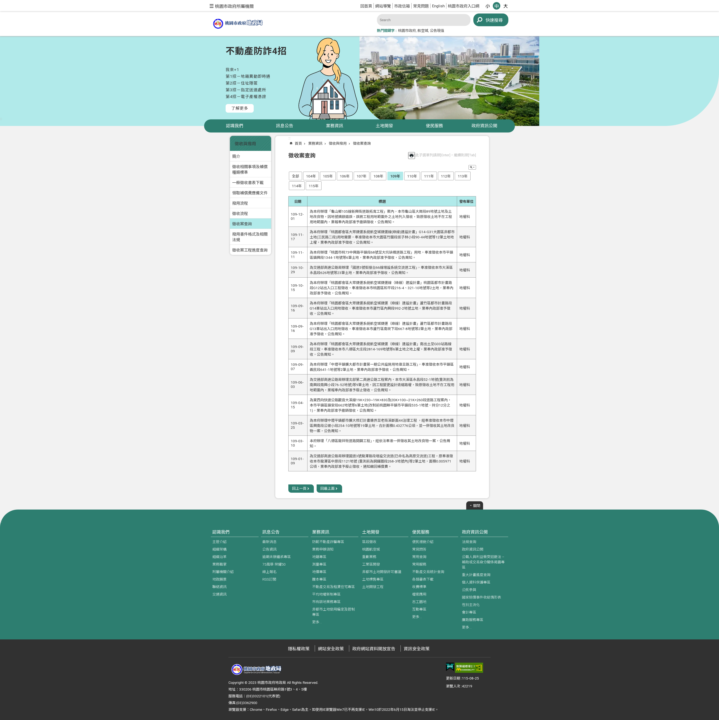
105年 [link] (328, 176)
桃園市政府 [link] (407, 30)
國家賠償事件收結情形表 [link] (481, 597)
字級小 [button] (487, 6)
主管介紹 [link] (219, 542)
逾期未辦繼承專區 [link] (276, 557)
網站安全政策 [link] (331, 648)
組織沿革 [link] (219, 557)
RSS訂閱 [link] (269, 579)
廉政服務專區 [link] (472, 620)
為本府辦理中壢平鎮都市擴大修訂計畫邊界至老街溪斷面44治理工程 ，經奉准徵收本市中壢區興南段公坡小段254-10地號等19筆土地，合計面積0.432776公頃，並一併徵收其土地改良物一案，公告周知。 (382, 425)
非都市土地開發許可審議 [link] (381, 572)
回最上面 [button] (327, 488)
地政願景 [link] (219, 579)
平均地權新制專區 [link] (326, 594)
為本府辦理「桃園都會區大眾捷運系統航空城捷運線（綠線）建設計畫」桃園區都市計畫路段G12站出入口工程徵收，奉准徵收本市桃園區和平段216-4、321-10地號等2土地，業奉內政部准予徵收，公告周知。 (381, 288)
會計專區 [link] (469, 612)
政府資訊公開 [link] (484, 125)
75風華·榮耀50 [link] (274, 564)
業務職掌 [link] (219, 564)
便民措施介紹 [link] (422, 542)
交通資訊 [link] (219, 594)
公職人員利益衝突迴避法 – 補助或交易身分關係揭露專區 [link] (483, 562)
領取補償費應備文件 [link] (250, 193)
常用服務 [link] (419, 564)
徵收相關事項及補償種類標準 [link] (250, 169)
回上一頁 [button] (299, 488)
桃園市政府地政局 (238, 24)
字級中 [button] (496, 6)
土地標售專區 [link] (372, 579)
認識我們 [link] (234, 125)
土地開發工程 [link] (372, 587)
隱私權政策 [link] (299, 648)
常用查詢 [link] (419, 557)
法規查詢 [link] (469, 542)
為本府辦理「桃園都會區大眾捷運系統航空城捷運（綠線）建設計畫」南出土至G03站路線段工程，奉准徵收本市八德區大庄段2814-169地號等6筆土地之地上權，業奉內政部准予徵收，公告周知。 (381, 349)
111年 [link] (429, 176)
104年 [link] (311, 176)
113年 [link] (463, 176)
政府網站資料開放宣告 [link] (373, 648)
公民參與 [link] (469, 590)
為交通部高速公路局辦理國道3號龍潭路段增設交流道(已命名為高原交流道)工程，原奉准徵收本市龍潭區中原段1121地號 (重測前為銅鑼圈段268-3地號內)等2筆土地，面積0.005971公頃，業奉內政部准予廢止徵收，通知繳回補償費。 (381, 461)
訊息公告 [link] (284, 125)
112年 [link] (446, 176)
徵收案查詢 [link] (242, 224)
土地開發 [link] (384, 125)
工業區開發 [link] (371, 564)
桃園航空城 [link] (371, 549)
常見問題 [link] (421, 6)
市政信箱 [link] (402, 6)
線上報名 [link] (269, 572)
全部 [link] (295, 176)
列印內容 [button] (411, 155)
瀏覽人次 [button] (453, 686)
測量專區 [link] (319, 564)
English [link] (438, 6)
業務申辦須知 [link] (322, 549)
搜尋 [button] (498, 20)
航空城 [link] (423, 30)
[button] (232, 6)
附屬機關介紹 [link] (223, 572)
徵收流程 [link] (240, 213)
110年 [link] (412, 176)
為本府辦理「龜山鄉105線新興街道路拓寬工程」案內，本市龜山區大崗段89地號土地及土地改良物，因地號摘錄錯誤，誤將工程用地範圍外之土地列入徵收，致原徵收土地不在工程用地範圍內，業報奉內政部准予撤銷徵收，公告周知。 (381, 216)
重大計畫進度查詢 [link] (476, 575)
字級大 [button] (505, 6)
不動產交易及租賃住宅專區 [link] (333, 587)
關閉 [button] (476, 506)
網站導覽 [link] (383, 6)
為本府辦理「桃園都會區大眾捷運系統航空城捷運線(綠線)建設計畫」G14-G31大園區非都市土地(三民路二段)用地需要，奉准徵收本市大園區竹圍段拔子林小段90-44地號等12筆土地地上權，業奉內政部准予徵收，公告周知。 (382, 237)
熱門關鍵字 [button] (386, 30)
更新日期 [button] (453, 678)
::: (1, 119)
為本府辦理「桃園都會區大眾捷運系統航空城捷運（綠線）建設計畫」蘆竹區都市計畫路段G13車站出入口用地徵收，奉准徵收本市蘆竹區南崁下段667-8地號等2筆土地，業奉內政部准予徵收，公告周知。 (381, 328)
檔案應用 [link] (419, 594)
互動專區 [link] (419, 609)
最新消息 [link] (269, 542)
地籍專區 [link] (319, 557)
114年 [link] (297, 186)
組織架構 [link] (219, 549)
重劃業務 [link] (369, 557)
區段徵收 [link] (369, 542)
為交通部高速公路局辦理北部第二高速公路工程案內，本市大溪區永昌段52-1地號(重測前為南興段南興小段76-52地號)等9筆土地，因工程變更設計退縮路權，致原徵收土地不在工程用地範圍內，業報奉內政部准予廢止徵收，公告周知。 (382, 384)
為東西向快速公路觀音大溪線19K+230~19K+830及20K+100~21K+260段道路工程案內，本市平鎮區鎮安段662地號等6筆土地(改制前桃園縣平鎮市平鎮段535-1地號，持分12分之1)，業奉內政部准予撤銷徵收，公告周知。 (380, 405)
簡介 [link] (236, 156)
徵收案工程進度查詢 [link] (250, 250)
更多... (317, 622)
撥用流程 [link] (240, 203)
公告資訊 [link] (269, 549)
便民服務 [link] (434, 125)
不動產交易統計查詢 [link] (428, 572)
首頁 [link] (298, 143)
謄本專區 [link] (319, 579)
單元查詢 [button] (472, 167)
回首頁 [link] (366, 6)
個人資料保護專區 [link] (476, 582)
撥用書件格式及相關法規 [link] (250, 237)
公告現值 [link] (437, 30)
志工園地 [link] (419, 602)
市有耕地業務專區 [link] (326, 602)
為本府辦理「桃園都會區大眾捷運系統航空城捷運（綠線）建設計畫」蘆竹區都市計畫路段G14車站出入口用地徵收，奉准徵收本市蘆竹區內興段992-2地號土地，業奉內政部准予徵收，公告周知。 (381, 308)
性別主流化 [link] (471, 605)
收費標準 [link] (419, 587)
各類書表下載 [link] (422, 579)
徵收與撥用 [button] (245, 143)
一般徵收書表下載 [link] (248, 182)
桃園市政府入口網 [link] (463, 6)
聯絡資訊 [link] (219, 587)
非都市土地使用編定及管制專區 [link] (333, 612)
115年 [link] (313, 186)
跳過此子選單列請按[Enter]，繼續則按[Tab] (442, 155)
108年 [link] (378, 176)
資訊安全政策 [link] (417, 648)
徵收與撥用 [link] (338, 143)
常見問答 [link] (419, 549)
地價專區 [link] (319, 572)
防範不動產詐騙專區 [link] (328, 542)
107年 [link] (361, 176)
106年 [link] (345, 176)
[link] (450, 667)
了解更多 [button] (239, 108)
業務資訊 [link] (334, 125)
